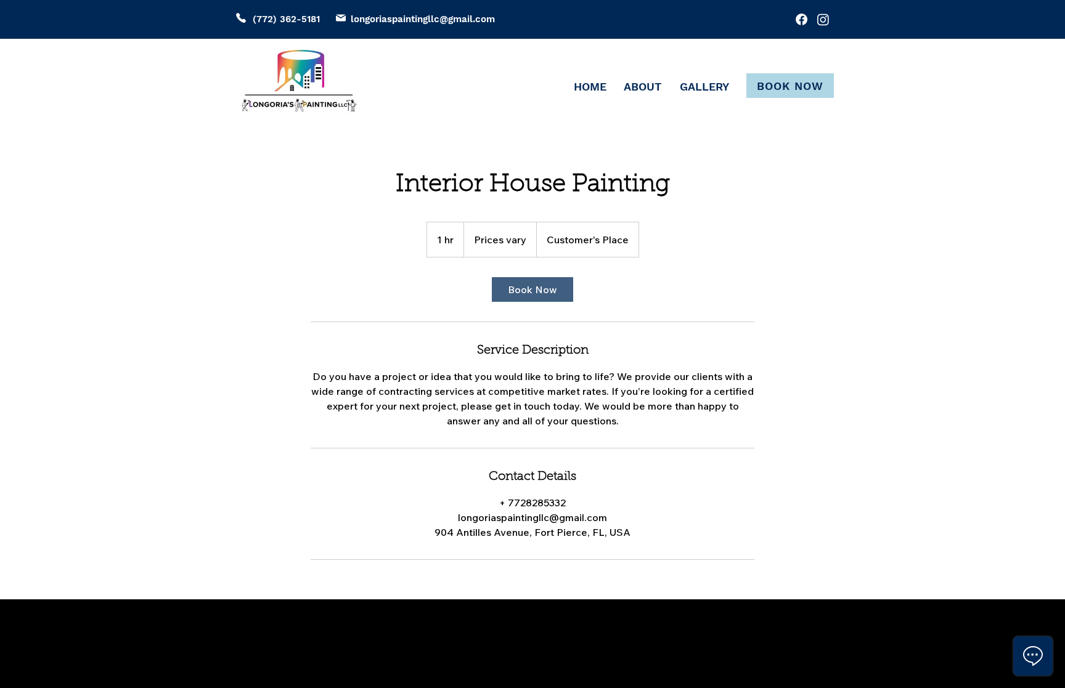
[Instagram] (823, 19)
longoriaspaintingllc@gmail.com (423, 19)
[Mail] (341, 18)
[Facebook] (801, 19)
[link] (532, 289)
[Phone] (241, 18)
